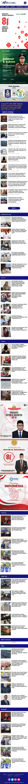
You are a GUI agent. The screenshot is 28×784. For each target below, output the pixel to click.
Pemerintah (20, 6)
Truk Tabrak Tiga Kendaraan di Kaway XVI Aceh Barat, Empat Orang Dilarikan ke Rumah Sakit (19, 583)
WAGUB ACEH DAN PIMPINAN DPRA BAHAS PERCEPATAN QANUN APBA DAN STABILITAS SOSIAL (19, 221)
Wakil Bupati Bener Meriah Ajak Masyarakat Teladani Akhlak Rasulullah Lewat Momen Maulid (12, 107)
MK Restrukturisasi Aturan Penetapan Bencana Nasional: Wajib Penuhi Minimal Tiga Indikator (19, 520)
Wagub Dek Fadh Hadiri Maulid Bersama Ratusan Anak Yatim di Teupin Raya (19, 244)
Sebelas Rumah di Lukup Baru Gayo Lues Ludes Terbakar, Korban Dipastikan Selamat (19, 629)
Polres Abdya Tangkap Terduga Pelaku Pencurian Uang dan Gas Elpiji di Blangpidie (19, 348)
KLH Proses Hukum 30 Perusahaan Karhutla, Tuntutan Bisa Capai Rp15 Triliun (19, 566)
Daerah (13, 6)
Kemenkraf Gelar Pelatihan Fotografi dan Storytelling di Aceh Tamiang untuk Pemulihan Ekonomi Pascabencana (19, 665)
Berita (7, 6)
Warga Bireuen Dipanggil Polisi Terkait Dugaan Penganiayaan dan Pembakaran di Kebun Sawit (19, 383)
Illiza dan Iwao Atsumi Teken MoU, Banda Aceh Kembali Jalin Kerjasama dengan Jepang (19, 676)
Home (2, 6)
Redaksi (4, 776)
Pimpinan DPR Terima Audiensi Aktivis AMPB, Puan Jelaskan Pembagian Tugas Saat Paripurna (19, 543)
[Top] (25, 782)
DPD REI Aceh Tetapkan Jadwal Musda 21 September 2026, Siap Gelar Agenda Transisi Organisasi (19, 699)
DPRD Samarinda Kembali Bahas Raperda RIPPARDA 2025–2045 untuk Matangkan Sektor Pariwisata (19, 297)
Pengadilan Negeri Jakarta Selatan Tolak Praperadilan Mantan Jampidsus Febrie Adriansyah (19, 360)
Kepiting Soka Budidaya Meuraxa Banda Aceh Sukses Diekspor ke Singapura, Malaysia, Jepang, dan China (19, 654)
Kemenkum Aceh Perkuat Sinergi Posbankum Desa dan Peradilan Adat (19, 531)
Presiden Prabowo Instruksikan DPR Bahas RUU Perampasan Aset (19, 319)
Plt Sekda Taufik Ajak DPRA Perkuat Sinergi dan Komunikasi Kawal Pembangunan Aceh (19, 308)
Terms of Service (16, 777)
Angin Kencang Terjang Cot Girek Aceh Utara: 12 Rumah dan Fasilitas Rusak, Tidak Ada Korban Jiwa (19, 606)
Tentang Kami (11, 776)
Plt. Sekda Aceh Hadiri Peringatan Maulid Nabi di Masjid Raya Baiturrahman (19, 256)
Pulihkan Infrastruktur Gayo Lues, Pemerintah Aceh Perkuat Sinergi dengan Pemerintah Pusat (19, 268)
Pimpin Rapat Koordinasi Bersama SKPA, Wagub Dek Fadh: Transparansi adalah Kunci (19, 233)
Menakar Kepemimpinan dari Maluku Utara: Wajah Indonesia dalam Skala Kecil (19, 331)
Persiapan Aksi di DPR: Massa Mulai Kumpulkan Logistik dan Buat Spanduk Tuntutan (19, 554)
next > (14, 210)
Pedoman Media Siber (19, 776)
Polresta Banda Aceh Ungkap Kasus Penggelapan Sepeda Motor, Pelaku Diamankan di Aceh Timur (19, 395)
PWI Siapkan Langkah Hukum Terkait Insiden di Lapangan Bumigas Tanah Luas (19, 595)
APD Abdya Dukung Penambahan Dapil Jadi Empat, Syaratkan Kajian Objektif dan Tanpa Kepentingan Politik (18, 286)
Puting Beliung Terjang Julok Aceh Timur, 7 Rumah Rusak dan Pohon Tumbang (19, 617)
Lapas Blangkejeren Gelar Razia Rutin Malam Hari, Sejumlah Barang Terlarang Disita (19, 371)
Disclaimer (10, 777)
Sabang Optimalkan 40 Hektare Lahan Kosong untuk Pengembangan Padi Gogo (19, 687)
